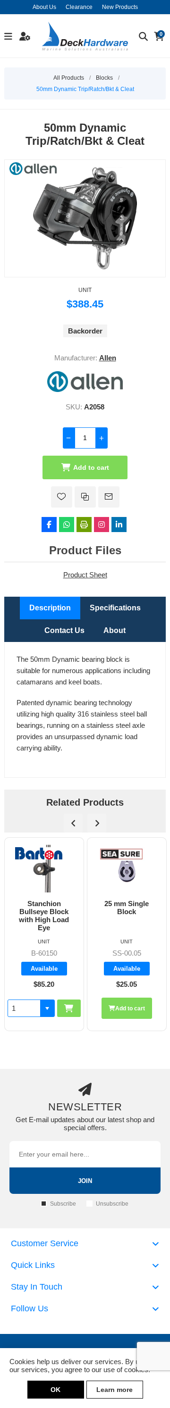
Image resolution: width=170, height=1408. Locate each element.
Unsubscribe (112, 1203)
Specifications (115, 608)
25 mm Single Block (67, 908)
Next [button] (96, 823)
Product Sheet (85, 575)
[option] (67, 934)
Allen (107, 358)
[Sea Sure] (61, 854)
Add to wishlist (61, 497)
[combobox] (129, 1008)
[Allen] (85, 389)
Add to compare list (85, 497)
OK (55, 1389)
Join (85, 1180)
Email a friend (108, 497)
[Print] (84, 524)
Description (50, 608)
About (114, 630)
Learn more (114, 1389)
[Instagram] (101, 524)
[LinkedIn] (119, 524)
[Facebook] (49, 524)
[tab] (50, 608)
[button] (152, 1008)
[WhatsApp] (66, 524)
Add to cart (91, 467)
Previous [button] (73, 823)
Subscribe (63, 1203)
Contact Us (64, 630)
